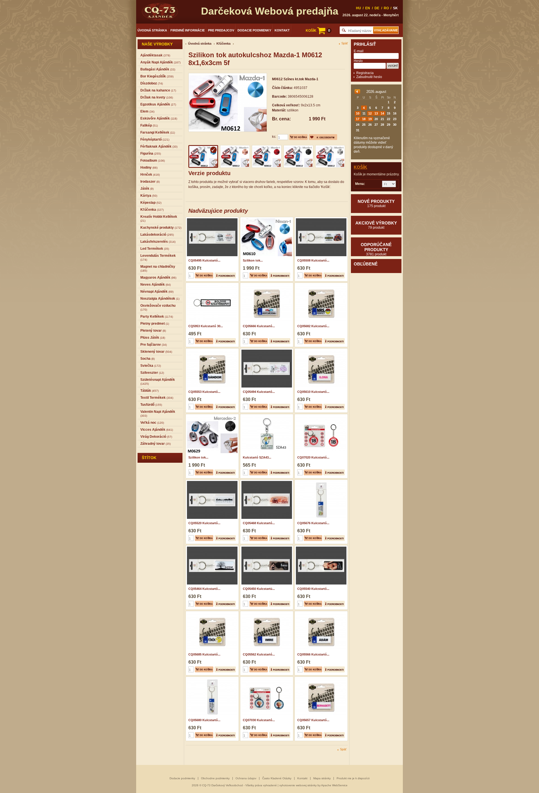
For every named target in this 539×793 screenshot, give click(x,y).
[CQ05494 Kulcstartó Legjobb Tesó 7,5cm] (266, 350)
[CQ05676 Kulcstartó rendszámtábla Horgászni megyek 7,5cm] (320, 481)
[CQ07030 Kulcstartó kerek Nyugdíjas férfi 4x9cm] (266, 678)
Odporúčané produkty (376, 249)
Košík (360, 167)
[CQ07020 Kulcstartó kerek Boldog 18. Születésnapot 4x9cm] (320, 416)
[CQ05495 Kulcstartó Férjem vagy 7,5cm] (211, 219)
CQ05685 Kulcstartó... (204, 654)
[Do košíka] (298, 137)
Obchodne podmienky (215, 778)
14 (382, 113)
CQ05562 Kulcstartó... (259, 654)
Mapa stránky (322, 778)
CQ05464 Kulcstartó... (204, 588)
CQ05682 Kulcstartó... (313, 326)
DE (376, 8)
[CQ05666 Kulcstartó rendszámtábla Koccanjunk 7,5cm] (266, 285)
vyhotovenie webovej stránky (298, 785)
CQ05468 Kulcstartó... (259, 523)
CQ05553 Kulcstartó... (204, 391)
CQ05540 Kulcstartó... (313, 588)
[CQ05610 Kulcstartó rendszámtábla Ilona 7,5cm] (320, 350)
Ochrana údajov (246, 778)
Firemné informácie (187, 30)
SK (395, 8)
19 (370, 119)
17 (357, 119)
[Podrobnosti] (225, 275)
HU (358, 8)
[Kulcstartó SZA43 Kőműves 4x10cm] (266, 416)
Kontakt (282, 30)
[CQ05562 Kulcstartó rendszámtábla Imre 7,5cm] (266, 613)
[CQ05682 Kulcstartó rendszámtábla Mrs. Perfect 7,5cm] (320, 285)
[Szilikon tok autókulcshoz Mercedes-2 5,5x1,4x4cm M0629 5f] (211, 416)
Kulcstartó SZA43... (257, 457)
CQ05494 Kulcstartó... (259, 391)
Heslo (358, 61)
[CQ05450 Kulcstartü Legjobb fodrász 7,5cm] (266, 547)
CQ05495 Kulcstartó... (204, 260)
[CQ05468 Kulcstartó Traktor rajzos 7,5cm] (266, 481)
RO (386, 8)
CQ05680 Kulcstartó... (204, 720)
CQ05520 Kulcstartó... (204, 523)
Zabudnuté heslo (369, 77)
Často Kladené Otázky (276, 778)
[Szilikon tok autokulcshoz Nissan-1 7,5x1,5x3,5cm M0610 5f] (266, 219)
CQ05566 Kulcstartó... (313, 654)
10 (357, 113)
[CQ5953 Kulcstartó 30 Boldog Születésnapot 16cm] (211, 285)
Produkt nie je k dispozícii (353, 778)
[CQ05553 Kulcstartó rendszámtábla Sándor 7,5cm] (211, 350)
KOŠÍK (318, 31)
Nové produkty (376, 203)
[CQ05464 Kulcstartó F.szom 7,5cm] (211, 547)
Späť (344, 43)
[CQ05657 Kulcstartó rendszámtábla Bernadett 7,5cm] (320, 678)
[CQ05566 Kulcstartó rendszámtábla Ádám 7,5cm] (320, 613)
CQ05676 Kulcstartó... (313, 523)
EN (367, 8)
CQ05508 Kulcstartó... (313, 260)
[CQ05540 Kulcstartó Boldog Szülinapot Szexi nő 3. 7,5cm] (320, 547)
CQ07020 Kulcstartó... (313, 457)
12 (370, 113)
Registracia (365, 73)
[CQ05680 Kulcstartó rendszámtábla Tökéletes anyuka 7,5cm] (211, 678)
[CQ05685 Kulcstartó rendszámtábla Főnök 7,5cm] (211, 613)
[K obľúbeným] (323, 137)
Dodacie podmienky (254, 30)
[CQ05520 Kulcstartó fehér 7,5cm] (211, 481)
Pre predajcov (221, 30)
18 (364, 119)
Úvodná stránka (152, 30)
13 (376, 113)
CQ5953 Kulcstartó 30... (205, 326)
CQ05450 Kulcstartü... (259, 588)
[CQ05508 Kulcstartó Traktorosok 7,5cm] (320, 219)
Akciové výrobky (376, 225)
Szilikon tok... (253, 260)
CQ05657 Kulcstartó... (313, 720)
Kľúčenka (223, 43)
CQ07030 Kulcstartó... (259, 720)
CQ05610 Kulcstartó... (313, 391)
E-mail (359, 51)
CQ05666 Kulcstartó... (259, 326)
